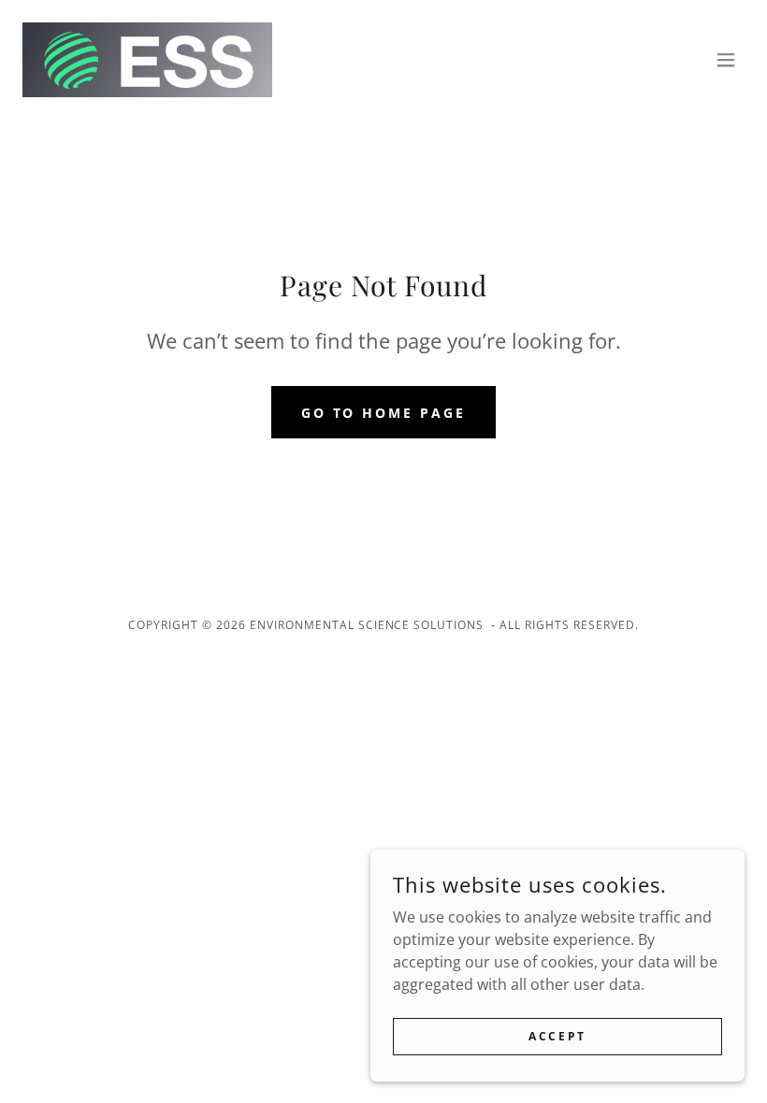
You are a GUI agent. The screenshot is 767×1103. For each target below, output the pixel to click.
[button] (726, 60)
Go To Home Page (384, 413)
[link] (147, 59)
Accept (557, 1036)
